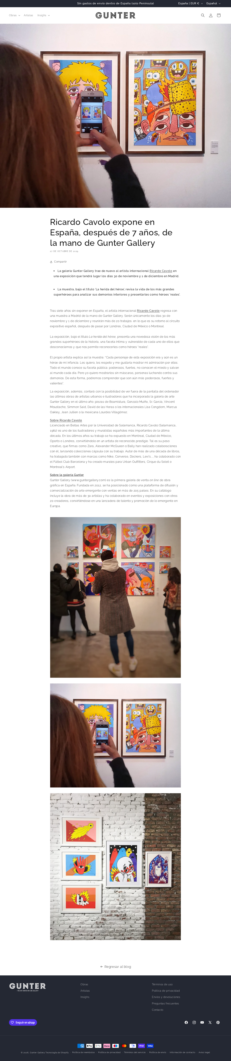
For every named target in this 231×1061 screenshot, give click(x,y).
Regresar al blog (117, 967)
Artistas (85, 990)
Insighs (84, 997)
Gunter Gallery (37, 1052)
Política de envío (157, 1052)
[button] (14, 15)
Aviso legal (204, 1052)
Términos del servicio (135, 1052)
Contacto (157, 1009)
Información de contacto (182, 1052)
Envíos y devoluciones (166, 997)
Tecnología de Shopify (57, 1052)
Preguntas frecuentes (165, 1003)
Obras (84, 984)
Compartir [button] (60, 261)
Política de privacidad (166, 990)
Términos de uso (162, 984)
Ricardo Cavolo (161, 271)
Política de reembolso (83, 1052)
